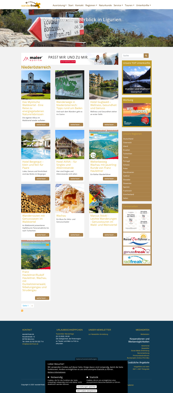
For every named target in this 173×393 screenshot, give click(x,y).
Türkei (125, 157)
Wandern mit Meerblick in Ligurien (82, 19)
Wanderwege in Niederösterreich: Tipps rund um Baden (69, 105)
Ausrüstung (59, 5)
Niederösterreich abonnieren (22, 311)
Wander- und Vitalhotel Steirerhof (137, 90)
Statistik (94, 377)
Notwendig (57, 377)
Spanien (126, 187)
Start (70, 5)
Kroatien (126, 150)
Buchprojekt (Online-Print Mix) (138, 358)
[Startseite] (31, 5)
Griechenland (128, 194)
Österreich (127, 142)
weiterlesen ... (42, 124)
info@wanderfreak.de (30, 344)
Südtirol (126, 176)
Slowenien (127, 183)
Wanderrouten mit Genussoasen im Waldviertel (33, 218)
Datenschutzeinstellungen (86, 359)
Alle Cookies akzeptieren (86, 391)
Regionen (90, 5)
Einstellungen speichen (86, 387)
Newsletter (145, 348)
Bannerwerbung (143, 353)
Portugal (126, 161)
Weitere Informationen (57, 372)
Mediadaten (145, 334)
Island (125, 146)
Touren (129, 5)
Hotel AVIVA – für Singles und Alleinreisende (66, 164)
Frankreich (127, 190)
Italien (125, 198)
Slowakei (126, 179)
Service (117, 5)
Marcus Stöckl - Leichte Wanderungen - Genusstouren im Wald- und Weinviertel (103, 220)
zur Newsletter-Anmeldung (98, 334)
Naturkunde (105, 5)
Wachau (61, 215)
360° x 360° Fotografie (141, 369)
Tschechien (127, 153)
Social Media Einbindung (140, 350)
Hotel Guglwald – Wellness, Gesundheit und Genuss (103, 105)
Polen (125, 168)
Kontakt (79, 5)
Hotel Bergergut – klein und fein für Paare (33, 164)
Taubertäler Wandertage (65, 334)
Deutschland (128, 139)
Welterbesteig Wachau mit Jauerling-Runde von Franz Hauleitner (103, 166)
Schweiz (126, 165)
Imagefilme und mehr (141, 366)
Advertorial (145, 345)
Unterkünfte (142, 5)
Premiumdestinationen (141, 355)
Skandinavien (128, 172)
